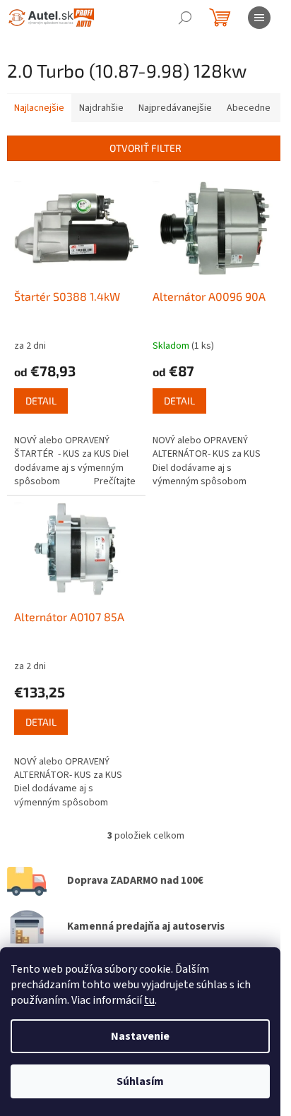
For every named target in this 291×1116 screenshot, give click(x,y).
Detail (41, 401)
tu (149, 1000)
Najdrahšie (101, 108)
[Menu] (259, 18)
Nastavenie (140, 1036)
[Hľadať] (185, 18)
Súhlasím (140, 1081)
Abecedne (249, 108)
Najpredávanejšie (175, 108)
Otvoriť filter (145, 148)
